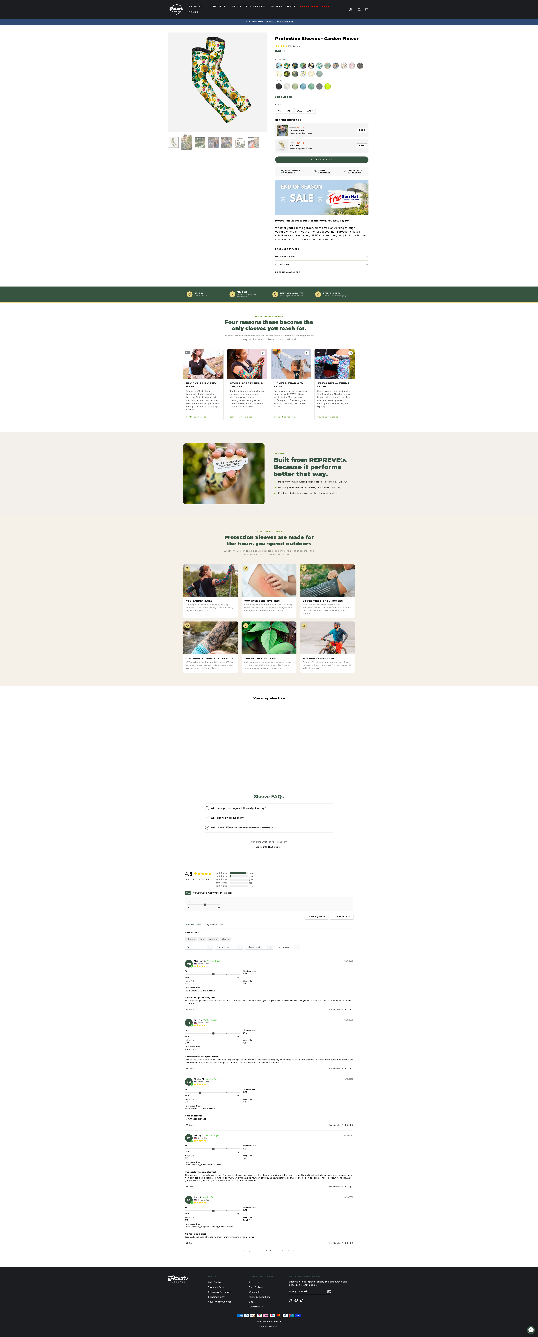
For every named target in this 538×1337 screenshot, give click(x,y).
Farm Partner (256, 1287)
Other (193, 12)
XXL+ (310, 110)
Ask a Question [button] (318, 916)
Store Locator (256, 1306)
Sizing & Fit (282, 264)
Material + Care (285, 257)
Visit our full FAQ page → (269, 847)
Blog (251, 1301)
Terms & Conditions (260, 1297)
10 (287, 1250)
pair (202, 939)
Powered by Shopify (269, 1326)
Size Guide (281, 97)
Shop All (195, 6)
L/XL (299, 110)
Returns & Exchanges (219, 1292)
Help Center (215, 1282)
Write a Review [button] (343, 916)
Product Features (287, 249)
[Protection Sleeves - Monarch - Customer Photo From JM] (293, 876)
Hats (291, 6)
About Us (254, 1282)
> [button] (293, 1250)
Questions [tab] (212, 924)
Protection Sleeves (249, 6)
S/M (288, 110)
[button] (346, 1009)
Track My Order (216, 1287)
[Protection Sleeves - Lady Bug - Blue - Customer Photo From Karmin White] (262, 884)
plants (225, 939)
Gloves (277, 6)
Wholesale (254, 1292)
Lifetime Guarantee (287, 272)
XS (279, 110)
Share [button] (191, 1009)
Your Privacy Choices (219, 1301)
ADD (363, 130)
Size (278, 104)
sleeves (191, 939)
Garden (213, 939)
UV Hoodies (217, 6)
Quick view (192, 752)
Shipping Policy (216, 1297)
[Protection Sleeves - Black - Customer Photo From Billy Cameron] (273, 876)
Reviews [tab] (190, 924)
